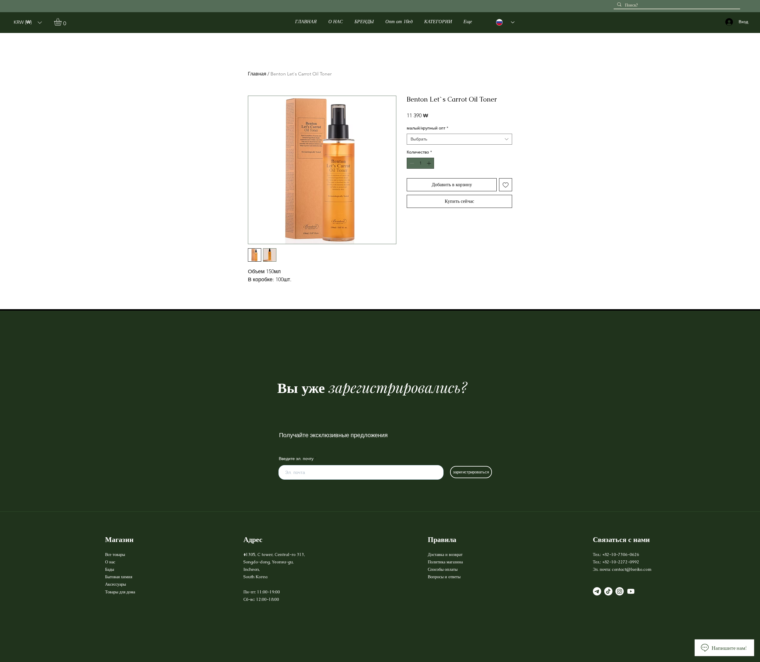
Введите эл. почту (296, 458)
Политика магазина (445, 562)
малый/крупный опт (427, 128)
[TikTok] (608, 591)
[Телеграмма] (597, 591)
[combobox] (459, 139)
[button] (28, 22)
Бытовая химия (118, 576)
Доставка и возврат (446, 554)
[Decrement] (411, 163)
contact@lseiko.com (631, 569)
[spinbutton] (420, 163)
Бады (109, 569)
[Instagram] (619, 591)
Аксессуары (116, 584)
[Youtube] (631, 591)
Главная (257, 74)
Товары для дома (120, 592)
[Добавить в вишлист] (505, 184)
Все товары (115, 554)
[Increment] (429, 163)
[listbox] (28, 22)
